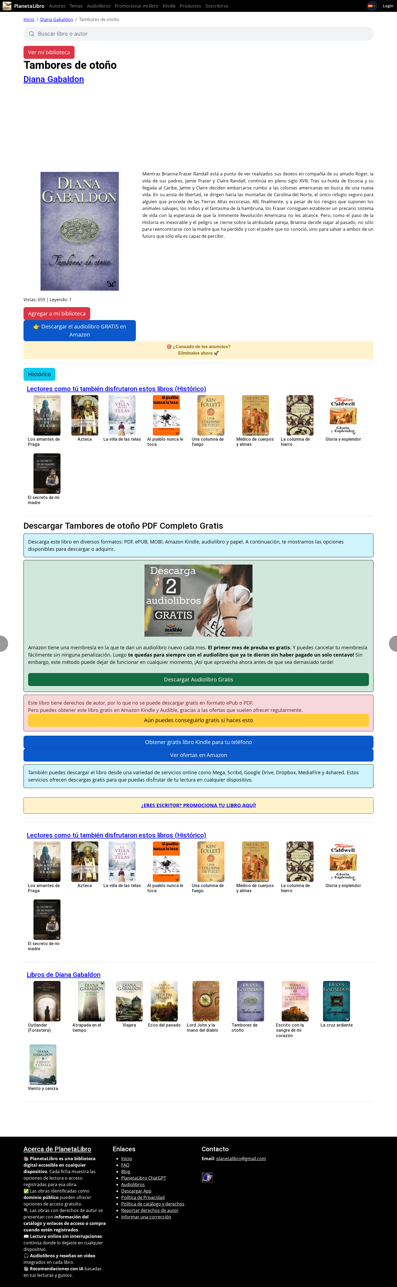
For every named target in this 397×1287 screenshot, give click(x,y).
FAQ (125, 1165)
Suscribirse (217, 6)
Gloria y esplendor (343, 439)
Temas (76, 6)
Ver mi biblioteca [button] (49, 52)
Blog (125, 1171)
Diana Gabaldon (56, 19)
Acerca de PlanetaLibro (57, 1149)
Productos (190, 6)
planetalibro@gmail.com (241, 1159)
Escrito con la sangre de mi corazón (290, 1030)
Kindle (169, 6)
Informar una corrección (146, 1217)
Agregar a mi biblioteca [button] (57, 313)
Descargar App (136, 1191)
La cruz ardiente (337, 1025)
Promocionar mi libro (137, 6)
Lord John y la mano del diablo (202, 1028)
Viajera (129, 1025)
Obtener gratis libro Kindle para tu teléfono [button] (198, 742)
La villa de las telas (122, 439)
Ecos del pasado (164, 1025)
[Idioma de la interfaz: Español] (372, 6)
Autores (57, 6)
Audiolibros (98, 6)
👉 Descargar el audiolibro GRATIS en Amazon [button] (79, 330)
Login (388, 5)
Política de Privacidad (143, 1197)
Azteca (85, 439)
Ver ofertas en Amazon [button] (198, 755)
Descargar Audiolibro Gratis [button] (198, 679)
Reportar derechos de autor (150, 1210)
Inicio (28, 19)
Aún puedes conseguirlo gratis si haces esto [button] (198, 720)
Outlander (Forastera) (39, 1028)
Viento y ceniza (43, 1088)
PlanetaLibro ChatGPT (143, 1178)
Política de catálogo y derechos (152, 1204)
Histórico (39, 374)
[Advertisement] (198, 130)
